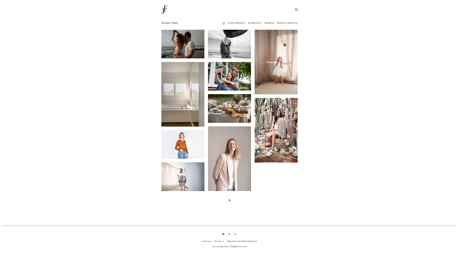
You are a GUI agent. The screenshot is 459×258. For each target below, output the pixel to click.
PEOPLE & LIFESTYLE (287, 23)
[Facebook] (223, 234)
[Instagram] (229, 234)
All (223, 23)
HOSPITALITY (255, 23)
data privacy (219, 241)
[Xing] (235, 234)
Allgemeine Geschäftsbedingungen (242, 241)
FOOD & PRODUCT (236, 23)
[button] (296, 9)
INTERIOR (269, 23)
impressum (207, 241)
